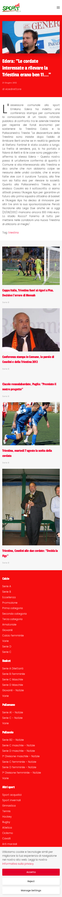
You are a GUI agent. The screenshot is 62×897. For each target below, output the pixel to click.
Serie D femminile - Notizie (19, 767)
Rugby (6, 822)
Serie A (6, 586)
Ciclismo (7, 833)
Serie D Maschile (12, 685)
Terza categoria (12, 619)
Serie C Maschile (12, 679)
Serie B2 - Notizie (13, 740)
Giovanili (7, 630)
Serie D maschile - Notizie (18, 751)
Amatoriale (9, 624)
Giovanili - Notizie (13, 690)
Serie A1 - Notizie (12, 712)
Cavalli (6, 838)
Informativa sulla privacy (18, 864)
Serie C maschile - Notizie (18, 745)
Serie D (6, 646)
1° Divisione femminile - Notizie (21, 772)
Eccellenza (9, 597)
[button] (58, 8)
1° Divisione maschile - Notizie (21, 756)
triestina (13, 232)
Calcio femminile (13, 635)
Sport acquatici (12, 795)
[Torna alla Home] (11, 8)
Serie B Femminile (13, 674)
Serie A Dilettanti (12, 668)
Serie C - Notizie (12, 718)
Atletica (7, 827)
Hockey (7, 816)
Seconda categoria (14, 614)
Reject (31, 881)
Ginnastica (9, 805)
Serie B (6, 592)
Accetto (31, 872)
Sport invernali (11, 800)
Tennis (6, 811)
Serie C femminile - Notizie (19, 762)
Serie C (6, 652)
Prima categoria (12, 608)
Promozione (9, 603)
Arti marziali (9, 844)
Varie (5, 641)
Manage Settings (31, 890)
